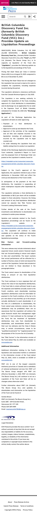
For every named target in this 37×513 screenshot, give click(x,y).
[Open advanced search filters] (29, 16)
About (10, 502)
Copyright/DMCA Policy (13, 510)
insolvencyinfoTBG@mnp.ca (15, 409)
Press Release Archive (21, 502)
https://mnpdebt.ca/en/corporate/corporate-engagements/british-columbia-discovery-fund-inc (18, 163)
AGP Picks (4, 3)
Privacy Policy (28, 510)
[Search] (25, 16)
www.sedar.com (6, 342)
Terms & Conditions (26, 506)
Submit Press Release (11, 506)
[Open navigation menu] (3, 16)
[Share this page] (34, 16)
